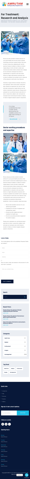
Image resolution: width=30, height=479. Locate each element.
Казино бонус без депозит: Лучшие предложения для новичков (12, 310)
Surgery (6, 350)
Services (4, 396)
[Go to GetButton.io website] (26, 477)
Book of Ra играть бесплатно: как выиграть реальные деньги (14, 322)
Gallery (3, 401)
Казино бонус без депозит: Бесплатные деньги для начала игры (13, 316)
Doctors (4, 398)
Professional (7, 346)
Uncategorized (8, 354)
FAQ (3, 393)
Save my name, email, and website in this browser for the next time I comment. (15, 263)
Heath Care (7, 338)
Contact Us (4, 391)
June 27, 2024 (5, 313)
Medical (6, 342)
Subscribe (22, 412)
